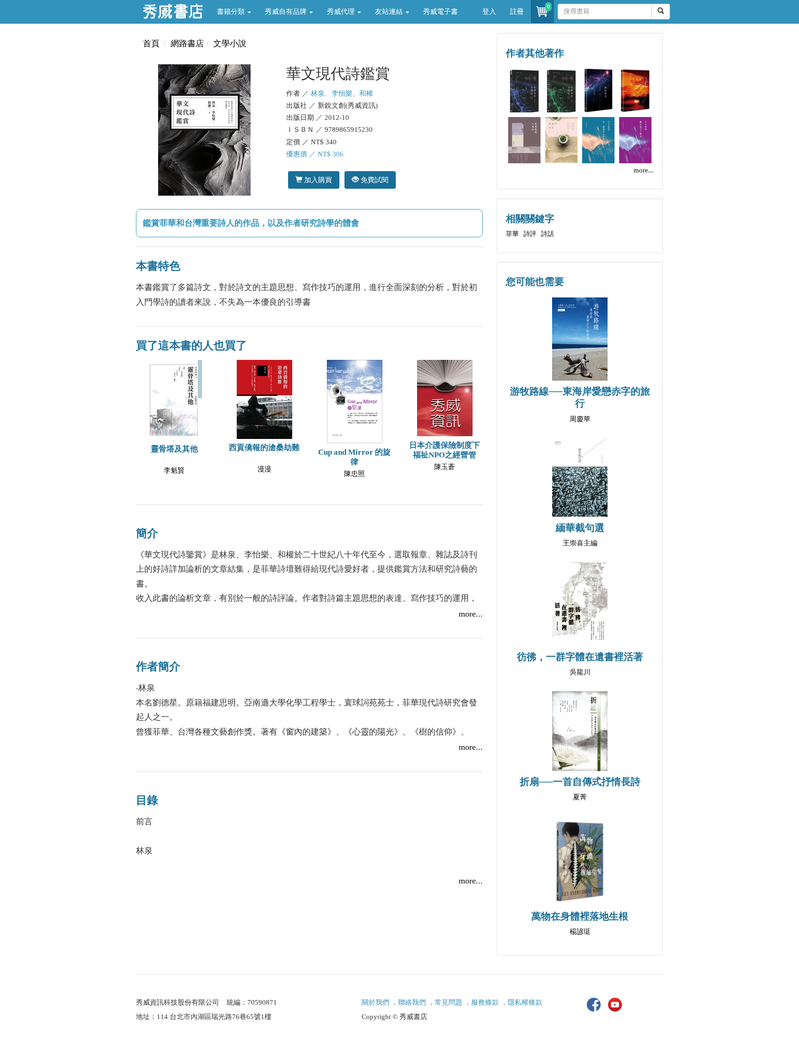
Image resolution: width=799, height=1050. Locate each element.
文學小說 (229, 43)
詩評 (529, 233)
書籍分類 (231, 11)
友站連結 (390, 11)
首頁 (151, 43)
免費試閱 (373, 180)
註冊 (517, 11)
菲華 (512, 233)
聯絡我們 (412, 1002)
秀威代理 (341, 11)
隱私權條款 (525, 1002)
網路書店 (187, 43)
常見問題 (448, 1002)
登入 (489, 11)
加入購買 (317, 180)
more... (471, 613)
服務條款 (485, 1002)
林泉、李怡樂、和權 (342, 93)
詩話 (547, 233)
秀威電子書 (440, 11)
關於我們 (375, 1002)
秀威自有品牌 (286, 11)
